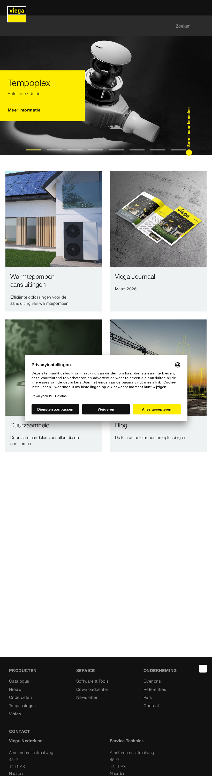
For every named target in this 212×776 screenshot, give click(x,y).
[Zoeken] (204, 25)
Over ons (152, 681)
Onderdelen (20, 697)
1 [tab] (34, 150)
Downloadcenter (92, 689)
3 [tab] (75, 150)
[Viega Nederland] (16, 7)
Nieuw (15, 689)
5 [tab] (116, 150)
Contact (151, 705)
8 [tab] (178, 150)
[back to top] (203, 669)
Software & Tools (92, 681)
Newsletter (86, 697)
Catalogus (19, 681)
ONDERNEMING (160, 670)
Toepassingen (22, 705)
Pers (147, 697)
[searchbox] (101, 25)
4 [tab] (96, 150)
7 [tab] (158, 150)
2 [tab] (54, 150)
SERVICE (85, 670)
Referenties (154, 689)
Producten (23, 670)
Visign (15, 713)
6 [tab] (137, 150)
